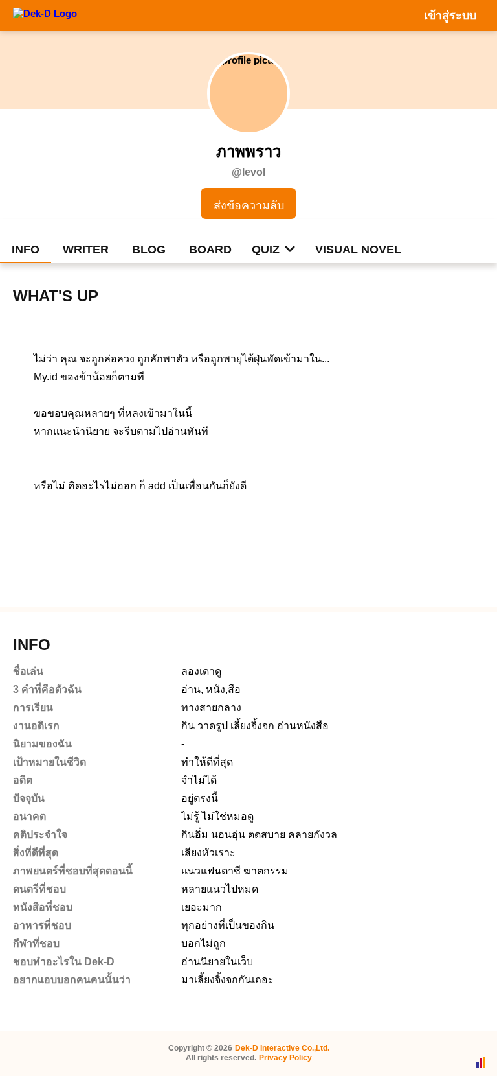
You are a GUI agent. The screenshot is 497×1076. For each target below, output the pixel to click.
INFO (25, 249)
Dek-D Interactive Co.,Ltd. (282, 1048)
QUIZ (266, 249)
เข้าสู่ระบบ (450, 15)
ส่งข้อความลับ (249, 205)
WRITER (86, 249)
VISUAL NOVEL (358, 249)
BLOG (149, 249)
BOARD (210, 249)
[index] (45, 15)
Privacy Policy (285, 1057)
